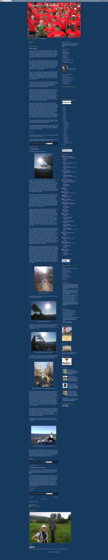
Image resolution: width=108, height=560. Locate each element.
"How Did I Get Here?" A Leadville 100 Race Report (72, 377)
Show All (77, 256)
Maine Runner (65, 195)
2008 (64, 145)
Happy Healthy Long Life (67, 175)
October (65, 125)
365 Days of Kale (66, 237)
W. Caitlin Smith (66, 213)
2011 (64, 118)
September (66, 127)
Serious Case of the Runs (44, 5)
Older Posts (56, 497)
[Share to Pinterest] (52, 143)
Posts (64, 101)
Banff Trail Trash (66, 249)
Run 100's (64, 278)
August (65, 128)
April (65, 134)
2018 (64, 109)
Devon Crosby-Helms (67, 245)
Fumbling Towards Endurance (68, 202)
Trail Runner (65, 279)
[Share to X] (49, 143)
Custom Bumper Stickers (66, 262)
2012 (64, 117)
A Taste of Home (65, 57)
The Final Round (65, 61)
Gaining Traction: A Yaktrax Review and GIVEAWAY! (72, 384)
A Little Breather (34, 149)
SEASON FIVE (65, 210)
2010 (64, 120)
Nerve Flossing (65, 397)
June (65, 131)
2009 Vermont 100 (66, 76)
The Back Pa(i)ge (42, 38)
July (64, 130)
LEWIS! (64, 188)
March (65, 135)
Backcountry (65, 273)
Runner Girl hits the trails (67, 217)
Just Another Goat (66, 242)
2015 (64, 112)
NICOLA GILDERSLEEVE (67, 180)
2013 (64, 115)
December (66, 122)
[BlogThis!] (48, 143)
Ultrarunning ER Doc (66, 224)
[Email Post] (45, 143)
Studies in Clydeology (67, 228)
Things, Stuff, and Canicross (67, 196)
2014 (64, 114)
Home (29, 38)
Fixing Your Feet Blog (67, 199)
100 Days (64, 234)
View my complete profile (71, 69)
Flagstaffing (65, 56)
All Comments (65, 103)
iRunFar (64, 161)
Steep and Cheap (66, 274)
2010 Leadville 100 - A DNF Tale (68, 78)
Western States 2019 (66, 185)
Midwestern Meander (66, 52)
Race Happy (33, 48)
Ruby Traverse (65, 189)
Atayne (64, 267)
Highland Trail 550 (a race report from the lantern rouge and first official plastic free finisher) (69, 158)
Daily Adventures (66, 184)
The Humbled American (66, 207)
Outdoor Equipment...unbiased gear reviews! (70, 268)
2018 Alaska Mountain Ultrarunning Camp (69, 203)
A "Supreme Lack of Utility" (37, 467)
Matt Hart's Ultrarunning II (67, 272)
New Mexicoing (65, 54)
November (66, 124)
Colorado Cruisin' (66, 58)
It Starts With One (70, 45)
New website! (65, 246)
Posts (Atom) (36, 501)
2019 (64, 108)
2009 (64, 121)
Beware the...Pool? (71, 369)
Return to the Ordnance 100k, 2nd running (69, 225)
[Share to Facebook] (50, 143)
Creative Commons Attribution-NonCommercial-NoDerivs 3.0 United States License (53, 549)
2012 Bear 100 (65, 82)
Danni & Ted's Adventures (67, 156)
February (65, 137)
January (65, 138)
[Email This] (47, 143)
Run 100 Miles (65, 206)
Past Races (35, 38)
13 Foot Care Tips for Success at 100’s (69, 200)
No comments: (41, 143)
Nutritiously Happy (66, 166)
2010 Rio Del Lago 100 (67, 80)
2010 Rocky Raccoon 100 (67, 77)
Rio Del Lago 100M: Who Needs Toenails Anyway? (72, 392)
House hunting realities (66, 218)
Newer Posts (32, 497)
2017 (64, 111)
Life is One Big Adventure (67, 250)
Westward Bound (66, 53)
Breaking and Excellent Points (68, 221)
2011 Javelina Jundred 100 (67, 81)
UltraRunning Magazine (67, 277)
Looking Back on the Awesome (68, 62)
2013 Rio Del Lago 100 (67, 83)
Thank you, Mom (65, 214)
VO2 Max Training (66, 269)
